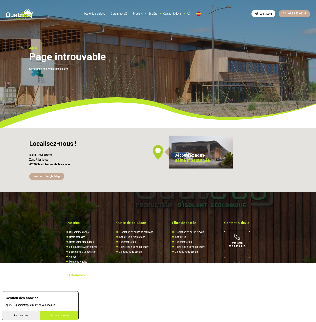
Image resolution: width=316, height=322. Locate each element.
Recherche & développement (134, 246)
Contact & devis (172, 13)
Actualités (180, 237)
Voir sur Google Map (47, 176)
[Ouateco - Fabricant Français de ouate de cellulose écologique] (19, 14)
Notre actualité (77, 237)
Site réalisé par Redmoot (77, 290)
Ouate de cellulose (94, 13)
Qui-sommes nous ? (79, 232)
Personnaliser (21, 315)
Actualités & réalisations (132, 237)
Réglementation (127, 242)
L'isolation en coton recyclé (189, 232)
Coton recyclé (119, 13)
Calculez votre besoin (130, 251)
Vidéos (72, 256)
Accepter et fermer (59, 315)
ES (198, 14)
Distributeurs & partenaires (83, 246)
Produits (138, 13)
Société (152, 13)
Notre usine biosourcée (81, 242)
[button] (158, 152)
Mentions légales (78, 261)
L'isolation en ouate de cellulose (136, 232)
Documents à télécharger (82, 251)
